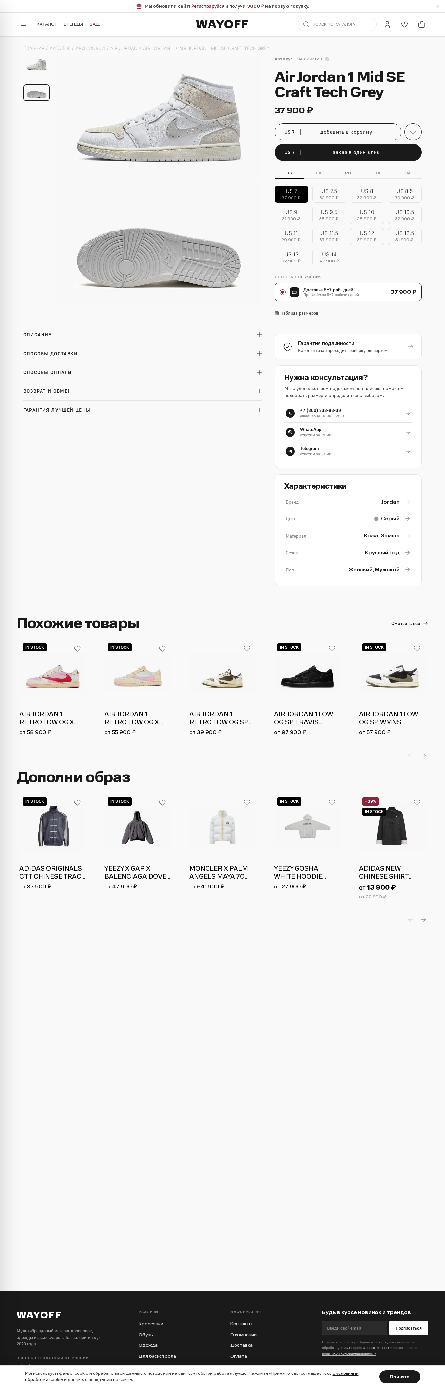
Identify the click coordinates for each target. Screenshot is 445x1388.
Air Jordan (124, 48)
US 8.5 (405, 194)
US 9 (291, 215)
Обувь (146, 1335)
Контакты (241, 1324)
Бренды (73, 24)
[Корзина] (421, 24)
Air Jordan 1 (158, 48)
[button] (413, 131)
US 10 (367, 215)
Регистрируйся (207, 6)
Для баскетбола (157, 1356)
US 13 (292, 257)
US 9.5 (329, 215)
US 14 (329, 257)
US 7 (292, 194)
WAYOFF (222, 24)
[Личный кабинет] (387, 24)
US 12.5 (405, 236)
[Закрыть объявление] (437, 6)
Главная (33, 48)
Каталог (47, 24)
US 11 (291, 236)
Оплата (238, 1356)
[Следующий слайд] (423, 756)
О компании (243, 1335)
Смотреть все (405, 623)
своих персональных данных (365, 1347)
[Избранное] (404, 24)
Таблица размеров (300, 313)
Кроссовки (90, 48)
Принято (400, 1376)
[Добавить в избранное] (77, 648)
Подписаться (409, 1328)
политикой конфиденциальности (349, 1353)
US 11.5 (330, 236)
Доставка (241, 1345)
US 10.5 (405, 215)
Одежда (148, 1345)
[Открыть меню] (23, 24)
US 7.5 (330, 194)
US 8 (367, 194)
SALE (95, 24)
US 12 (367, 236)
